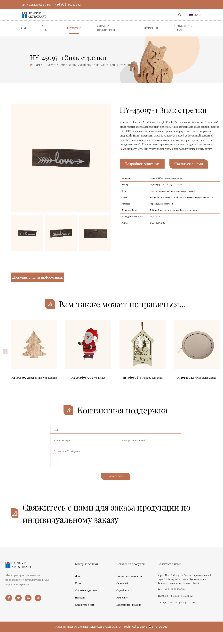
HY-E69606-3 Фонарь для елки (143, 378)
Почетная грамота (46, 34)
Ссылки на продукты (130, 564)
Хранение (121, 597)
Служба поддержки (106, 28)
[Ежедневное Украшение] (21, 32)
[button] (5, 351)
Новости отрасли (151, 33)
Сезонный (122, 583)
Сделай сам (122, 590)
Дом (22, 28)
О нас (45, 28)
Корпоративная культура (47, 35)
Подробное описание (142, 164)
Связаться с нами (188, 164)
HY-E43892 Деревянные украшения (34, 378)
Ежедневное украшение (76, 65)
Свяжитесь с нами (184, 28)
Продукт (74, 28)
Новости (151, 28)
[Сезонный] (54, 32)
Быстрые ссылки (86, 564)
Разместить (115, 476)
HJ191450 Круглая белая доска (196, 378)
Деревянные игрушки (128, 604)
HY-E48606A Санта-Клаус (88, 378)
